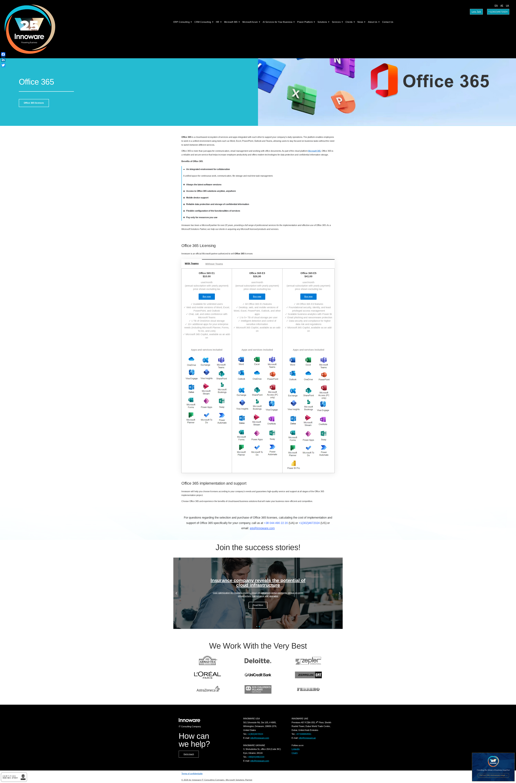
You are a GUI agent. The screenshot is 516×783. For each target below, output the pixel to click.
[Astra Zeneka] (207, 689)
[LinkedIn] (3, 59)
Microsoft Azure (250, 22)
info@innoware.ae (307, 738)
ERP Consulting (181, 22)
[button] (176, 593)
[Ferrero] (308, 689)
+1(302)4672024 (309, 523)
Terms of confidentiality (192, 774)
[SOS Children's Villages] (258, 689)
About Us (372, 22)
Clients (349, 22)
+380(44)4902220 (256, 757)
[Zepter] (308, 660)
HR (217, 22)
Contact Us (387, 22)
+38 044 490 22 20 (276, 523)
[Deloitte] (258, 660)
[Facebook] (3, 54)
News (360, 22)
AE (501, 5)
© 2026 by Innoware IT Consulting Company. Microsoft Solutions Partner (216, 780)
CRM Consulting (202, 22)
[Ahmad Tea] (207, 660)
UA (507, 5)
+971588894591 (303, 734)
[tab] (191, 263)
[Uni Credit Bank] (258, 675)
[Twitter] (3, 65)
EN (496, 5)
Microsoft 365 (231, 22)
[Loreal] (207, 675)
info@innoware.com (259, 738)
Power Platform (305, 22)
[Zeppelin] (308, 675)
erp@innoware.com (262, 528)
